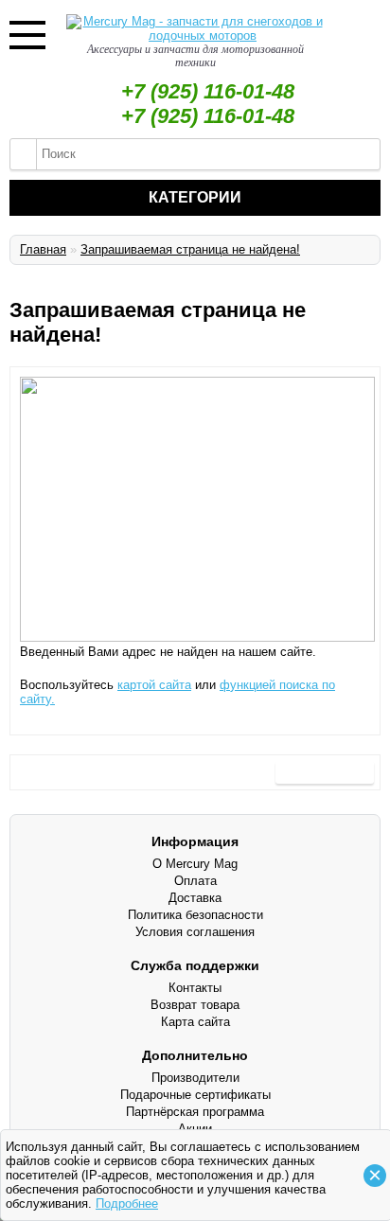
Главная (43, 249)
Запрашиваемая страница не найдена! (190, 249)
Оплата (195, 881)
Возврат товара (195, 1005)
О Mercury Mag (195, 864)
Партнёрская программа (195, 1112)
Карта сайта (195, 1022)
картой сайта (154, 685)
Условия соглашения (195, 932)
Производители (195, 1078)
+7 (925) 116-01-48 (207, 91)
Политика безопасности (195, 915)
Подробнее (127, 1203)
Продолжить (325, 772)
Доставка (195, 898)
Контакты (195, 988)
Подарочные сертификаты (195, 1095)
